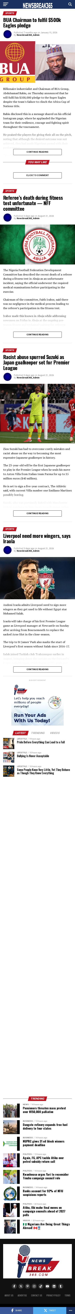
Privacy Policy (53, 1295)
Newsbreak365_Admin (28, 35)
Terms (67, 1295)
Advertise (22, 1295)
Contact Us (36, 1295)
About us (9, 1295)
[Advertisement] (37, 936)
